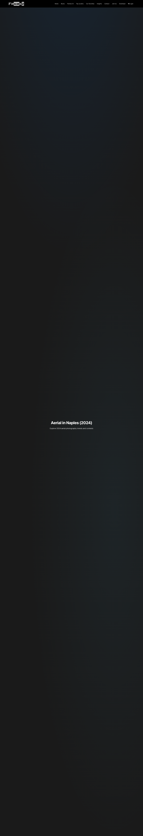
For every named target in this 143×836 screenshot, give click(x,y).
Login (131, 3)
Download (122, 3)
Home (56, 3)
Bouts (62, 3)
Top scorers (79, 3)
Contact (106, 3)
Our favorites (90, 3)
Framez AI (70, 3)
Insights (99, 3)
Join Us (114, 3)
